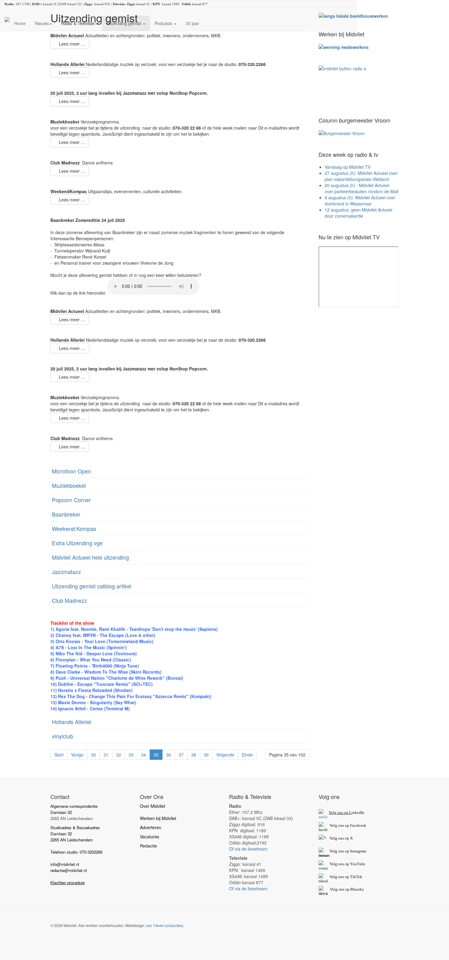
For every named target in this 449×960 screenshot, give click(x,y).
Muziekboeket (69, 485)
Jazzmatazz (66, 572)
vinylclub (62, 736)
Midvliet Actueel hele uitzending (90, 557)
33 (131, 755)
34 (143, 755)
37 (181, 755)
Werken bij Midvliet (158, 818)
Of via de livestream (248, 849)
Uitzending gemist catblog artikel (91, 586)
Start (59, 755)
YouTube (357, 864)
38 (193, 755)
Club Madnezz (69, 600)
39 (206, 755)
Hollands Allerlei (71, 722)
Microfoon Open (71, 471)
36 (168, 755)
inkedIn (346, 812)
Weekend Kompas (74, 528)
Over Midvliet (152, 806)
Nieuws (42, 23)
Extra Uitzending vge (77, 543)
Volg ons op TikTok (345, 876)
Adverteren (150, 827)
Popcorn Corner (71, 500)
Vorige (77, 755)
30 (93, 755)
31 (106, 755)
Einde (247, 755)
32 (118, 755)
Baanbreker (66, 514)
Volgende (225, 755)
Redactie (148, 846)
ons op (343, 864)
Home (20, 23)
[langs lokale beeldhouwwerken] (353, 15)
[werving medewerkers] (344, 46)
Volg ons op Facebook (347, 825)
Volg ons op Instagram (348, 851)
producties (164, 925)
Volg (334, 864)
